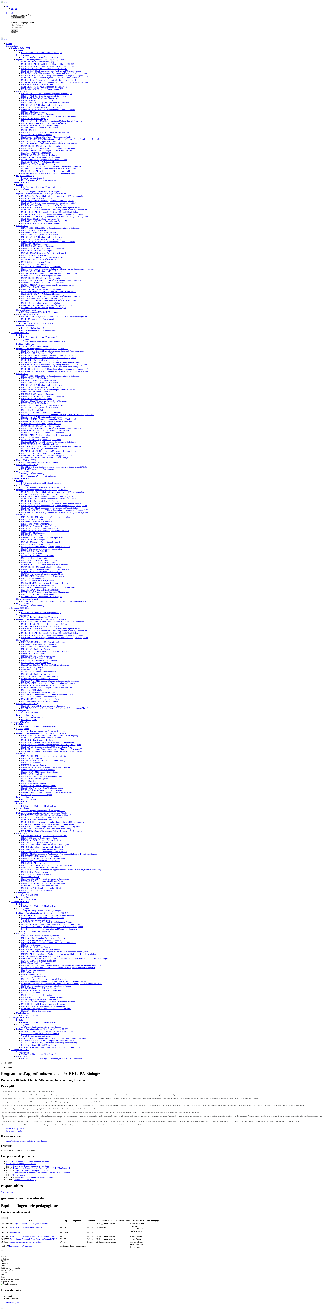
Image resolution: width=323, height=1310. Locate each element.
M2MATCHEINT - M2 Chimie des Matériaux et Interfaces (44, 565)
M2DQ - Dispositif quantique (33, 970)
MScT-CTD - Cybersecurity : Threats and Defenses (41, 738)
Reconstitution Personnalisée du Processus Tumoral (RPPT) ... (33, 1236)
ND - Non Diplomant (29, 713)
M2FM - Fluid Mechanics (31, 974)
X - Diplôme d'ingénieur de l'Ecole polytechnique (41, 911)
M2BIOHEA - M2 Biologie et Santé (35, 544)
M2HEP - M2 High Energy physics (35, 674)
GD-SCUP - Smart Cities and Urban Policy (38, 931)
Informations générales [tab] (15, 1129)
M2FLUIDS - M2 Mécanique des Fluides (37, 556)
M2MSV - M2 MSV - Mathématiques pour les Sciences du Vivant (47, 150)
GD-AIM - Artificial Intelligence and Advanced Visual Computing (47, 915)
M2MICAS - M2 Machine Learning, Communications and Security (48, 683)
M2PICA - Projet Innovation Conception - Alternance (42, 997)
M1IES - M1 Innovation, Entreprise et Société (39, 528)
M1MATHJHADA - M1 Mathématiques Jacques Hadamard (45, 531)
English (14, 9)
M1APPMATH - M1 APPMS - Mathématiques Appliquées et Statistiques (50, 228)
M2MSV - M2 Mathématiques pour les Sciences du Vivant (44, 576)
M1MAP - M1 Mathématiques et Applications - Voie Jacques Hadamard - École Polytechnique (59, 854)
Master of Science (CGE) (26, 310)
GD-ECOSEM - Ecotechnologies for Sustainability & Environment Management (53, 1038)
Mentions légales (12, 1303)
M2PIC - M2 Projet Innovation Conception (38, 692)
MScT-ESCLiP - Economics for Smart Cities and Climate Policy (47, 747)
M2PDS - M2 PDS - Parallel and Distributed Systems (42, 888)
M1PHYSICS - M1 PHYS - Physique (36, 251)
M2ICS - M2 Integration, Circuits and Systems (39, 676)
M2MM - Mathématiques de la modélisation (38, 988)
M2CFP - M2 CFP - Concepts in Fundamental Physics (43, 776)
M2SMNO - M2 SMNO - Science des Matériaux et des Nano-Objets (48, 301)
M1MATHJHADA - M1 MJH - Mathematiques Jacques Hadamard (48, 109)
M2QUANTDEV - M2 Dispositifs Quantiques (40, 590)
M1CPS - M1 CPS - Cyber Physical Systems (39, 647)
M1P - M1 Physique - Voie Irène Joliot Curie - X (40, 861)
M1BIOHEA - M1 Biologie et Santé (35, 519)
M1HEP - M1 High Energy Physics (35, 649)
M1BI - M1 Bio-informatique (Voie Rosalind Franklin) (43, 938)
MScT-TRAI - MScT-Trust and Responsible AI (40, 84)
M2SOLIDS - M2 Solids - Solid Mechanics (38, 697)
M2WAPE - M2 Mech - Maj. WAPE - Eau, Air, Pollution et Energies (48, 173)
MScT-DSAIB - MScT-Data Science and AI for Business (44, 69)
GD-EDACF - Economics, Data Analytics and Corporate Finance (47, 1040)
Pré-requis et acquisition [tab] (15, 1131)
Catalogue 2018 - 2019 (20, 1018)
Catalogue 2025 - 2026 (20, 182)
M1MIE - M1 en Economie (32, 535)
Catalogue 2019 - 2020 (20, 902)
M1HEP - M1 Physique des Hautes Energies (39, 526)
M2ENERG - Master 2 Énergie (33, 783)
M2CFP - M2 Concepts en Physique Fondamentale (41, 549)
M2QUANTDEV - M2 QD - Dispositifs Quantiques (42, 298)
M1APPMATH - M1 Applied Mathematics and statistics (43, 642)
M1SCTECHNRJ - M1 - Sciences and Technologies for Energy (46, 865)
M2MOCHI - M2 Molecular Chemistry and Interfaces (42, 685)
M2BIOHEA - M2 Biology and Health (36, 658)
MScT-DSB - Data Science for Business (37, 740)
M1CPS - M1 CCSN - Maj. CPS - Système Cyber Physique (45, 103)
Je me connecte (18, 18)
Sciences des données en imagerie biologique (31, 1166)
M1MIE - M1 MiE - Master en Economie (37, 114)
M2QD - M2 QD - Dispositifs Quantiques (38, 164)
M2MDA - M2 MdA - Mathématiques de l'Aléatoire (42, 790)
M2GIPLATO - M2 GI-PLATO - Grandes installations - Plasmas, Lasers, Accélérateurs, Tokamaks (60, 139)
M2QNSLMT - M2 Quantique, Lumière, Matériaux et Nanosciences (48, 587)
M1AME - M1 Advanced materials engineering (40, 936)
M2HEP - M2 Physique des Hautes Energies (39, 560)
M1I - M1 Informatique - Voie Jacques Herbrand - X (42, 847)
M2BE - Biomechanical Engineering (35, 963)
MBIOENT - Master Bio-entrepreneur (36, 1011)
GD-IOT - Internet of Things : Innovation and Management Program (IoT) (50, 929)
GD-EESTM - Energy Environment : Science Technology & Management (50, 924)
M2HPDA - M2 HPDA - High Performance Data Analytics (45, 879)
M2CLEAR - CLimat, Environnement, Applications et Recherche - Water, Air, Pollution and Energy (61, 870)
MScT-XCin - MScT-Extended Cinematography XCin (43, 89)
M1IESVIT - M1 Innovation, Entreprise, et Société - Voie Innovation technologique (54, 952)
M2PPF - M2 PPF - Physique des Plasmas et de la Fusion (44, 160)
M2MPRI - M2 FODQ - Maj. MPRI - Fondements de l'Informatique (48, 148)
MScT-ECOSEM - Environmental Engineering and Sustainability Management (52, 822)
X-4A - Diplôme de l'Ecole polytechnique (38, 346)
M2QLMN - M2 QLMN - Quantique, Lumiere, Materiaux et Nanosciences (51, 166)
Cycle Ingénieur (22, 55)
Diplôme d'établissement (26, 344)
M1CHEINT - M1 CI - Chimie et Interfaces (38, 232)
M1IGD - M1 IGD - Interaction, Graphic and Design (42, 849)
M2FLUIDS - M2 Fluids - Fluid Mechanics (38, 672)
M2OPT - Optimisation (30, 993)
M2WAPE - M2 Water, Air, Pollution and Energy (40, 699)
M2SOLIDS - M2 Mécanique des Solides (37, 594)
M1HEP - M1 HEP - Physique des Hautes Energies (41, 105)
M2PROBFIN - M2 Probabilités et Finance (38, 585)
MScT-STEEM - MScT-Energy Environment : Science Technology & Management (54, 82)
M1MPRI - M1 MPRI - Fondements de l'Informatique (42, 248)
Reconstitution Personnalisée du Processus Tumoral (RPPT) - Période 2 (43, 1173)
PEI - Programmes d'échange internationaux (38, 180)
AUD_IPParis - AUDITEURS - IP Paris (37, 323)
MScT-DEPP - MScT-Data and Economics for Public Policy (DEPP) (48, 66)
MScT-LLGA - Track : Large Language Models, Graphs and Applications (50, 78)
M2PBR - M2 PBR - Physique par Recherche (39, 155)
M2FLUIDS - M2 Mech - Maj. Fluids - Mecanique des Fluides (46, 137)
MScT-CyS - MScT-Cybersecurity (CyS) (37, 62)
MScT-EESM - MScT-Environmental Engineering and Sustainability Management (54, 73)
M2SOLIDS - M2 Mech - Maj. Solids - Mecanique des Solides (46, 171)
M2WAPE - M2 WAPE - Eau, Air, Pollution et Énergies (43, 308)
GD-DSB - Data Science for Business (36, 920)
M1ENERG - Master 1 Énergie (33, 765)
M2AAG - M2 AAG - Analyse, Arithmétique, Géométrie (44, 123)
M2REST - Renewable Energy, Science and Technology (43, 706)
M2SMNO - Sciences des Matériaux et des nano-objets (43, 1006)
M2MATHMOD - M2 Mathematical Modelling (40, 679)
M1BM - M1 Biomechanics (32, 758)
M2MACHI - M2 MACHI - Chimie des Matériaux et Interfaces (46, 421)
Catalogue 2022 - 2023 (20, 608)
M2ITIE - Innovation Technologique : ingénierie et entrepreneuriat (47, 979)
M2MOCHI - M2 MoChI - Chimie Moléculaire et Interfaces (45, 430)
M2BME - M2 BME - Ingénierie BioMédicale (39, 128)
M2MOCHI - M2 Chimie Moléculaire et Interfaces (41, 572)
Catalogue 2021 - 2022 (20, 722)
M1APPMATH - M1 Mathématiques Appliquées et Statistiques (46, 517)
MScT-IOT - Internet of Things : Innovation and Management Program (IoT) (51, 749)
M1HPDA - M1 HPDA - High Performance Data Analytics (45, 845)
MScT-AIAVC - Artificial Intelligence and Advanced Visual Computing (49, 815)
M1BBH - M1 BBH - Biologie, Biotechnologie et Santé (43, 96)
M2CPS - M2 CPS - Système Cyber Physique (39, 262)
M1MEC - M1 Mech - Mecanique (34, 112)
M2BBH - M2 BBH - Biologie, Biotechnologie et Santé (43, 125)
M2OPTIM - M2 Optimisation (33, 578)
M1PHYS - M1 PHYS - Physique (34, 119)
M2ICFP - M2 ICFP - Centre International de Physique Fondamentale (49, 144)
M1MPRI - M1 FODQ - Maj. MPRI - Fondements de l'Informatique (48, 116)
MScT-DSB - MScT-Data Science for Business (40, 360)
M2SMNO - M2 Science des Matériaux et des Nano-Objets (45, 592)
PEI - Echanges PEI (29, 719)
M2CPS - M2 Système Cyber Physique (36, 551)
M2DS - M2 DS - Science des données (36, 135)
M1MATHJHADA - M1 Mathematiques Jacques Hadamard (45, 651)
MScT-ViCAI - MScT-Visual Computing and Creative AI (44, 87)
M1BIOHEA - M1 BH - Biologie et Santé (38, 230)
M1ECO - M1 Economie (31, 763)
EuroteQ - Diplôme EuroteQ (32, 178)
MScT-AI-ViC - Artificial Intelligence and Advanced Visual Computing (49, 735)
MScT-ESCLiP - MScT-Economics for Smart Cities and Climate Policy (49, 212)
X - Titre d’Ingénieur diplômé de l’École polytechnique (43, 57)
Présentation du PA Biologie (25, 1179)
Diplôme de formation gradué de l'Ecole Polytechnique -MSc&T (42, 59)
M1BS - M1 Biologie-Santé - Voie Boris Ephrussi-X (42, 940)
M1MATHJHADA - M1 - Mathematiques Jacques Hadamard (45, 767)
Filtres (4, 1218)
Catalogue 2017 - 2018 (20, 1050)
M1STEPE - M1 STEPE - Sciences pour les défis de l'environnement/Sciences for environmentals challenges (64, 958)
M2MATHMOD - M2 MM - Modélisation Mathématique (44, 146)
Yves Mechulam (7, 1192)
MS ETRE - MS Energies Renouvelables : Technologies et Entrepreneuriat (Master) (54, 317)
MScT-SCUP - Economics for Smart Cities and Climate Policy (46, 829)
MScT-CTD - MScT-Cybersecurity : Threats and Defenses (44, 494)
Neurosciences (19, 1175)
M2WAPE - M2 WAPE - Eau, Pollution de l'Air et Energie (44, 458)
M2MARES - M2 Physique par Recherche (38, 562)
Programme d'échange (25, 175)
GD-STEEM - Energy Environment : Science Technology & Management (50, 1047)
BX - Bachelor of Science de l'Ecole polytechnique (41, 53)
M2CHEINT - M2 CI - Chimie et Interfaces (38, 260)
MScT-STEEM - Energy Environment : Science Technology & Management (51, 751)
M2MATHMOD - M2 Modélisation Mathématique (41, 567)
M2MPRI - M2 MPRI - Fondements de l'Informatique (42, 282)
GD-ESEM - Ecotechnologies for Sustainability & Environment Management (52, 927)
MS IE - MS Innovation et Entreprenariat (37, 319)
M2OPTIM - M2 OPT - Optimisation (36, 153)
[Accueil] (4, 2)
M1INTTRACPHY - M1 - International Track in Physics (44, 851)
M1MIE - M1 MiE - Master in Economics (38, 770)
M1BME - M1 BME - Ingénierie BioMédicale (39, 98)
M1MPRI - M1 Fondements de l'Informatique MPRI (42, 537)
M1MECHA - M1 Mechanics (33, 653)
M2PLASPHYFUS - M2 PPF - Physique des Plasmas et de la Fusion (48, 292)
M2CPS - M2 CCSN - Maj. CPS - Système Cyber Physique (45, 132)
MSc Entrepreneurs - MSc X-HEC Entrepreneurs (40, 312)
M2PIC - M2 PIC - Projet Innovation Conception (40, 157)
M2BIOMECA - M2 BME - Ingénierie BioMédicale (42, 257)
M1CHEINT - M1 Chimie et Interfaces (36, 521)
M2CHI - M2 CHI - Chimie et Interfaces (37, 130)
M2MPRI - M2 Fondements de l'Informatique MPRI (42, 574)
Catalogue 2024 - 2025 (20, 333)
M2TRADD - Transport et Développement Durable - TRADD (46, 1009)
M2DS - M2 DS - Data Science (33, 264)
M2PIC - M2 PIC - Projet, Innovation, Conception (41, 289)
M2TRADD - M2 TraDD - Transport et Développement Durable (47, 305)
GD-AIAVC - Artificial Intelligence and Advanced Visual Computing (49, 1031)
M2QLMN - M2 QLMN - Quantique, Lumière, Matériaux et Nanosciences (51, 296)
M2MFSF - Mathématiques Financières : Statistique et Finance (46, 986)
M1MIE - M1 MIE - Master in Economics (38, 656)
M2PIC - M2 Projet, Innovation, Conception (39, 581)
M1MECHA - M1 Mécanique (33, 533)
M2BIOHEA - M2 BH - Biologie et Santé (38, 255)
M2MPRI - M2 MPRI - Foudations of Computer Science (43, 883)
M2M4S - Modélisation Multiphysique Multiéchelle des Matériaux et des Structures (54, 981)
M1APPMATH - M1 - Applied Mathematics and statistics (44, 756)
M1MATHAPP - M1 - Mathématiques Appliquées (41, 856)
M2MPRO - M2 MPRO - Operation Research (39, 886)
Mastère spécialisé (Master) (27, 314)
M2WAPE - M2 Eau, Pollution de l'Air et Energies (41, 597)
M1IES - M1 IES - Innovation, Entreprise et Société (41, 107)
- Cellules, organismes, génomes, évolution (27, 1161)
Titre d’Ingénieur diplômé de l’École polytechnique (26, 1141)
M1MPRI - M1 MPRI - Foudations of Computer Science (43, 858)
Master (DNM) (22, 91)
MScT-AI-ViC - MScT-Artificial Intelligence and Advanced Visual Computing (52, 196)
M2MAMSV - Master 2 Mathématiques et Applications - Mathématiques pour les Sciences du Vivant (61, 983)
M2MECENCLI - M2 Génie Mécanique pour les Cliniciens (45, 569)
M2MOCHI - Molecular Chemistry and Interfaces (41, 990)
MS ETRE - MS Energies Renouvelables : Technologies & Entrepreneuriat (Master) (54, 708)
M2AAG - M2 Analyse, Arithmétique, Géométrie (41, 542)
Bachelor (19, 50)
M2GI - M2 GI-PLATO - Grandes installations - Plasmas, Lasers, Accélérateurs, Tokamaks (57, 269)
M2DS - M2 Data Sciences (32, 667)
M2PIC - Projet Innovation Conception (36, 795)
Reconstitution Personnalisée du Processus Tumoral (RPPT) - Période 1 (41, 1168)
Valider (14, 30)
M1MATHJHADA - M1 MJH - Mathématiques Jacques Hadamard (48, 242)
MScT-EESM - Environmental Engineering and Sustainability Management (51, 745)
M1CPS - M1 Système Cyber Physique (36, 524)
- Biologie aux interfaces (21, 1164)
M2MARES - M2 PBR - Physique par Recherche (41, 276)
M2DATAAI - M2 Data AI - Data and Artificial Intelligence (45, 665)
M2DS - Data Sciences (30, 781)
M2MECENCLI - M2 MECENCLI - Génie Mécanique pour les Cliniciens (51, 280)
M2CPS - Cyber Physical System (34, 779)
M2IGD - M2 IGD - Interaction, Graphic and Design (42, 788)
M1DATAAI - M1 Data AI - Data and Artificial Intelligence (45, 760)
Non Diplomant (22, 321)
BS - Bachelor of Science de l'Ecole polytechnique (41, 483)
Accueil (9, 43)
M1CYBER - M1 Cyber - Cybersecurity (37, 842)
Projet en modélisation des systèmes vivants (35, 1177)
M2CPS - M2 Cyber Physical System (36, 663)
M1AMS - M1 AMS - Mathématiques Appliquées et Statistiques (46, 94)
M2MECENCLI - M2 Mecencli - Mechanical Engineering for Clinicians (50, 681)
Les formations (12, 46)
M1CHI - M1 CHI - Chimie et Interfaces (37, 100)
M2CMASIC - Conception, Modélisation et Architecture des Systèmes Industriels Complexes (58, 968)
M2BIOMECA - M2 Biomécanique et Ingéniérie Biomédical (45, 546)
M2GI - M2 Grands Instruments (34, 558)
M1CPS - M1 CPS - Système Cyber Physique (39, 235)
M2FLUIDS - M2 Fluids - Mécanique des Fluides (41, 267)
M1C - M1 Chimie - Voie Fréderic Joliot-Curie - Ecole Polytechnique (48, 943)
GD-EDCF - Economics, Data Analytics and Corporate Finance (46, 922)
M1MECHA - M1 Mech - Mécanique (36, 244)
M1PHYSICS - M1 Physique (33, 540)
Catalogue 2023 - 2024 (20, 478)
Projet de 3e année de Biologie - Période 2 (31, 1170)
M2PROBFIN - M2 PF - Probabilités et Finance (40, 162)
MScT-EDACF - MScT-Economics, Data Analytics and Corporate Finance (51, 71)
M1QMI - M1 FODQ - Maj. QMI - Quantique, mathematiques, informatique (51, 1059)
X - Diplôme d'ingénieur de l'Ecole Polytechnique (41, 1054)
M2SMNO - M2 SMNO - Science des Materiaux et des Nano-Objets (48, 169)
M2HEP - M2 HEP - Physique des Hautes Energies (41, 141)
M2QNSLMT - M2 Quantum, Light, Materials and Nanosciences (47, 694)
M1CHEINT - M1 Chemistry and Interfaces (38, 644)
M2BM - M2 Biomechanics (32, 774)
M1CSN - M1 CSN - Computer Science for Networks (42, 840)
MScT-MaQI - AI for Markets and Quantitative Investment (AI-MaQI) (49, 80)
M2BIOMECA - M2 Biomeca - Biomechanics (39, 660)
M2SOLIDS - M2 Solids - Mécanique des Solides (41, 303)
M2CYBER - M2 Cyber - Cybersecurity (37, 874)
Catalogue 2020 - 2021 (20, 801)
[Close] (2, 1250)
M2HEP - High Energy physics (33, 977)
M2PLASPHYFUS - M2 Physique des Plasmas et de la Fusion (46, 583)
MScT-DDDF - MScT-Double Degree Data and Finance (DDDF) (47, 64)
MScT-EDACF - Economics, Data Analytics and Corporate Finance (48, 742)
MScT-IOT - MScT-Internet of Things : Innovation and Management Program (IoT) (54, 75)
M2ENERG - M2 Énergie (31, 669)
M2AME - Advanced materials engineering (38, 961)
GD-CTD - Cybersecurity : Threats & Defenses (40, 1034)
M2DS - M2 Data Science (31, 553)
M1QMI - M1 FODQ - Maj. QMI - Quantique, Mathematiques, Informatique (52, 121)
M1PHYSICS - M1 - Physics (33, 863)
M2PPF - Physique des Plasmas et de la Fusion (40, 999)
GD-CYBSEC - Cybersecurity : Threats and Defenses (42, 917)
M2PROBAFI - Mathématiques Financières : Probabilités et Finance (48, 1002)
